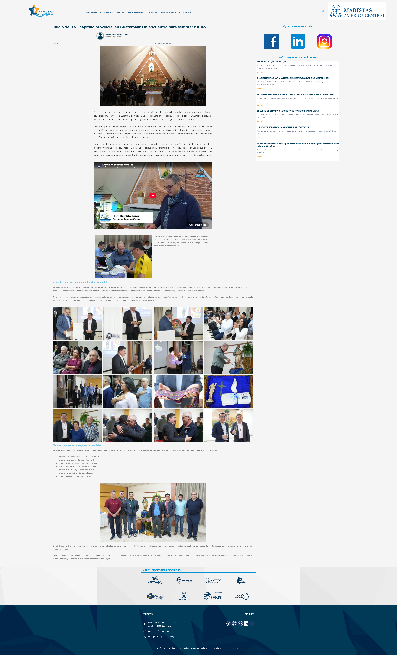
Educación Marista (185, 12)
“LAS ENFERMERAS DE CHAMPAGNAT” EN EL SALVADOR (283, 127)
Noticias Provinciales (135, 12)
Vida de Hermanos (106, 12)
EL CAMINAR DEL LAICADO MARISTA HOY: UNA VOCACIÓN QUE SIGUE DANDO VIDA (295, 94)
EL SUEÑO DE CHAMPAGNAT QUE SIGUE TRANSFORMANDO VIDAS (288, 111)
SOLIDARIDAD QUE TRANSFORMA (273, 62)
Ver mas (260, 72)
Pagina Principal (91, 12)
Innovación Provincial (168, 12)
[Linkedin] (246, 623)
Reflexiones (120, 12)
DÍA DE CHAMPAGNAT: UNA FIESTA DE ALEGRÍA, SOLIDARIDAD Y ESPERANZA (293, 78)
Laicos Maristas (151, 12)
